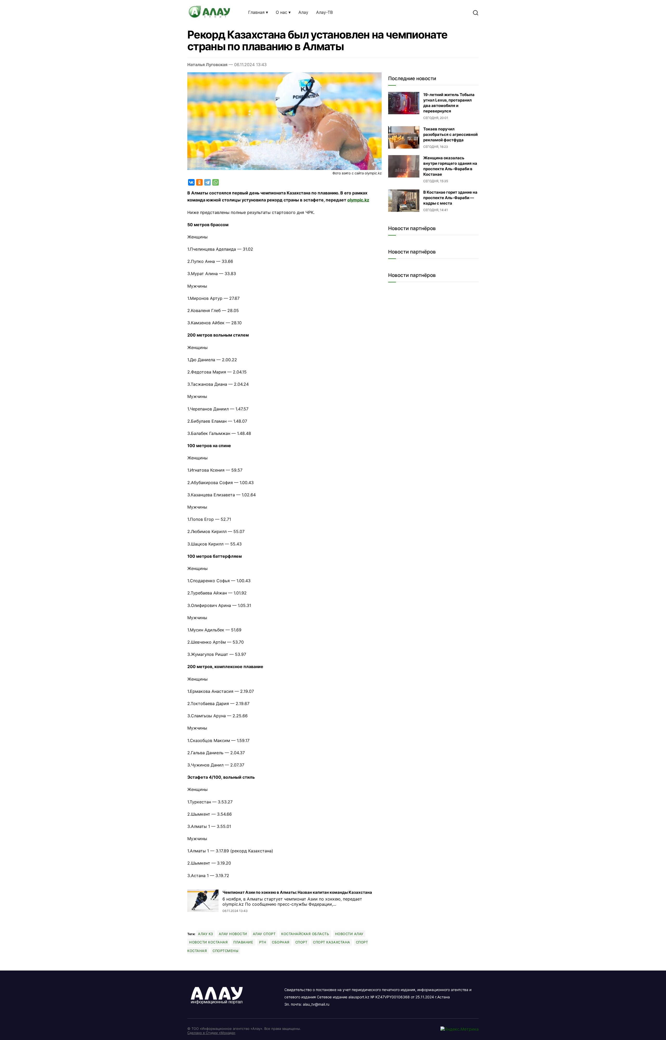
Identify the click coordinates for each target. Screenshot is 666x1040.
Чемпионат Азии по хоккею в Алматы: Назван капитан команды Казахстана (297, 892)
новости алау (349, 934)
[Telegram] (207, 182)
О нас (281, 12)
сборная (281, 942)
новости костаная (208, 942)
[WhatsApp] (215, 182)
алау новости (233, 934)
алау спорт (264, 934)
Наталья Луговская (207, 64)
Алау (303, 12)
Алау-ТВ (324, 12)
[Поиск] (475, 12)
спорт (301, 942)
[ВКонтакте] (191, 182)
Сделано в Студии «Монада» (211, 1033)
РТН (262, 942)
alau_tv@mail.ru (316, 1004)
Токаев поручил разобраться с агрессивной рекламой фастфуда (450, 134)
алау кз (205, 934)
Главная (256, 12)
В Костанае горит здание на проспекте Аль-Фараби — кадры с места (450, 198)
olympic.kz (358, 199)
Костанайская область (305, 934)
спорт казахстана (331, 942)
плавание (243, 942)
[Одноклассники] (199, 182)
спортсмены (225, 951)
